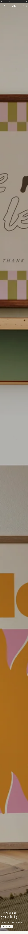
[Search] (4, 5)
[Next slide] (26, 1)
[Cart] (26, 5)
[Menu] (1, 5)
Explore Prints (7, 926)
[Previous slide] (1, 1)
